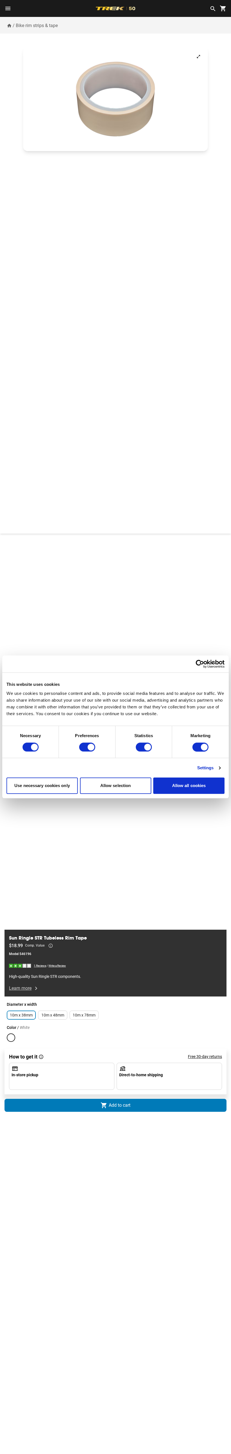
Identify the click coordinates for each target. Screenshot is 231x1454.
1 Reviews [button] (40, 965)
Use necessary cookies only (42, 785)
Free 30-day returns (205, 1056)
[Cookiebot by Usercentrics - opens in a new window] (200, 664)
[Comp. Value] (51, 946)
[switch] (87, 747)
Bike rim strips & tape (37, 25)
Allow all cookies (189, 785)
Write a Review (57, 965)
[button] (115, 99)
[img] (20, 966)
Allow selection (115, 785)
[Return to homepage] (9, 25)
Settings (205, 767)
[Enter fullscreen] (198, 56)
